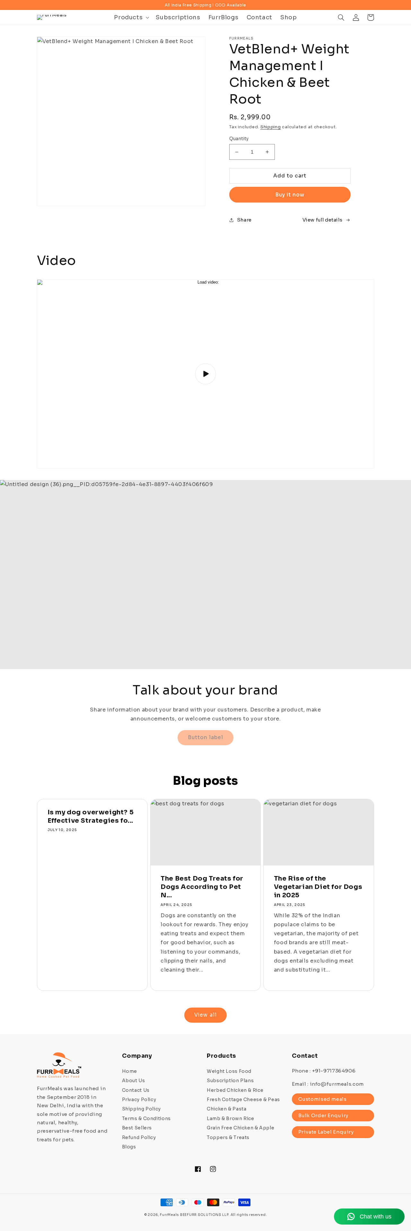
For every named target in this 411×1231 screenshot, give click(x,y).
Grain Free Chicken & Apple (240, 1128)
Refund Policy (139, 1137)
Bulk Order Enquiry (323, 1115)
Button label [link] (205, 737)
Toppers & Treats (228, 1137)
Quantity (239, 138)
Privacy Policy (139, 1099)
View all (205, 1015)
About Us (133, 1080)
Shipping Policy (141, 1109)
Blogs (129, 1147)
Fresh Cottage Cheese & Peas (243, 1099)
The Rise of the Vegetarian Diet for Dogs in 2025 (318, 886)
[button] (131, 17)
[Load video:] (205, 374)
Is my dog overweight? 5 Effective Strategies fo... (91, 816)
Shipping (270, 127)
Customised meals (322, 1099)
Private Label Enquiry (326, 1132)
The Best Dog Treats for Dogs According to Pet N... (202, 886)
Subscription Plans (230, 1080)
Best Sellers (137, 1128)
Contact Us (136, 1090)
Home (129, 1071)
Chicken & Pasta (226, 1109)
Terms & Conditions (146, 1118)
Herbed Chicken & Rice (235, 1090)
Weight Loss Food (229, 1071)
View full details (322, 220)
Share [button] (244, 220)
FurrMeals (169, 1215)
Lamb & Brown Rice (230, 1118)
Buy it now (290, 195)
